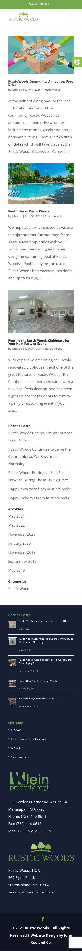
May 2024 (16, 516)
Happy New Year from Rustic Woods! (39, 489)
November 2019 (21, 552)
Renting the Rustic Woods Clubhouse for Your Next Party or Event (38, 342)
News (15, 748)
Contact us (20, 757)
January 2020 (19, 543)
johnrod (17, 89)
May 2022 (16, 525)
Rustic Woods (52, 89)
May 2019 (16, 570)
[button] (77, 62)
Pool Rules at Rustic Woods (28, 211)
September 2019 (22, 561)
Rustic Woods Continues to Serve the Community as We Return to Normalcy (39, 456)
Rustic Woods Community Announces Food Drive (41, 83)
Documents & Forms (28, 739)
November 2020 (21, 534)
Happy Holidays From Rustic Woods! (39, 497)
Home (16, 730)
